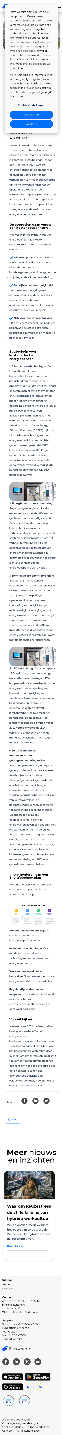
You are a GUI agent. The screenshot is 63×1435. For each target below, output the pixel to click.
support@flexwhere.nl (16, 1327)
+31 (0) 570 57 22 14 (27, 1301)
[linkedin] (35, 1101)
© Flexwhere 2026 (28, 1430)
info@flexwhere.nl (13, 1304)
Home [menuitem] (6, 1284)
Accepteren (31, 114)
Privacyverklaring (39, 1427)
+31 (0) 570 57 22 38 (26, 1324)
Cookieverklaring (12, 1427)
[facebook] (24, 1101)
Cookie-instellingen (31, 105)
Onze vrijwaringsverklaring (18, 1423)
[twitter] (46, 1101)
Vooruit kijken (20, 137)
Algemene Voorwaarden (17, 1419)
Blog (14, 1119)
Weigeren (32, 124)
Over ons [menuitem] (7, 1289)
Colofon (7, 1430)
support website (12, 1339)
